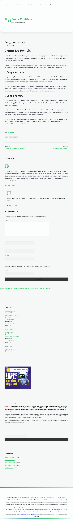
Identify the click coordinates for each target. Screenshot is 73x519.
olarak (15, 137)
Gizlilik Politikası (19, 5)
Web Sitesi (7, 255)
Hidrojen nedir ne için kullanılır (15, 148)
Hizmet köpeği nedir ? (9, 323)
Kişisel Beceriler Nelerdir (10, 462)
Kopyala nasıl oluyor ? (9, 332)
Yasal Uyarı (30, 5)
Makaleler (11, 132)
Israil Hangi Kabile (9, 468)
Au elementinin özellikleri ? (10, 340)
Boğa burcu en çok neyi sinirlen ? (12, 336)
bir (6, 137)
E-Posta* (6, 247)
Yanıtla (13, 185)
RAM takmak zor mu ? (9, 349)
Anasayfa (8, 5)
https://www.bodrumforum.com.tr (9, 288)
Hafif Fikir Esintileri (18, 19)
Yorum (6, 220)
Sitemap (48, 288)
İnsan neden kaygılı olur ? (10, 311)
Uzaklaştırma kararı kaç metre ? (11, 315)
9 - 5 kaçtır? (7, 270)
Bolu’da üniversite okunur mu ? (11, 345)
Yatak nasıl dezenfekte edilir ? (11, 328)
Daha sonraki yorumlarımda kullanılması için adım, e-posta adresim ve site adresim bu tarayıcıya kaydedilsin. (27, 266)
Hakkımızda (41, 5)
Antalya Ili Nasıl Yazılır (10, 457)
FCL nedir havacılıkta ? (9, 319)
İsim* (6, 240)
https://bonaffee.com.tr (39, 288)
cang (11, 137)
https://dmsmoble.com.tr (26, 288)
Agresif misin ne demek (60, 148)
